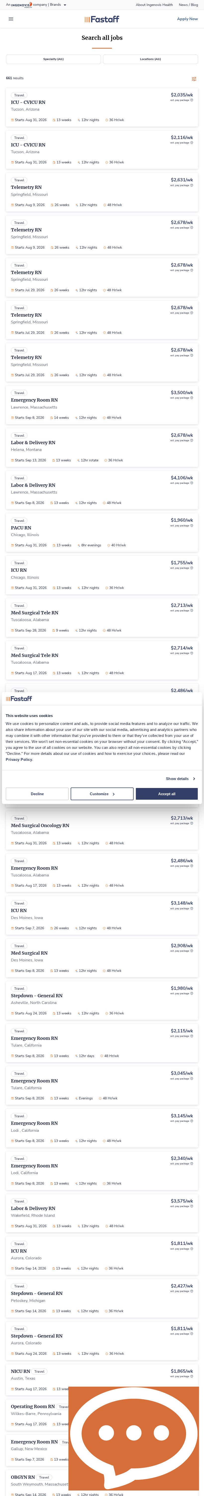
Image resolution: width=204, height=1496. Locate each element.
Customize (99, 793)
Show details (177, 779)
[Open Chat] (133, 1439)
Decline (37, 793)
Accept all (166, 793)
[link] (154, 5)
